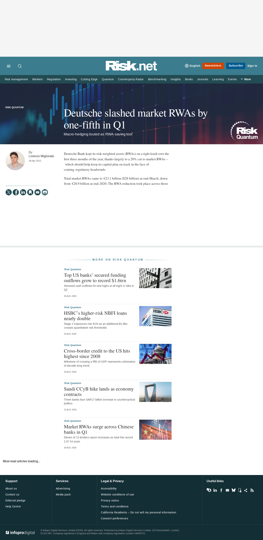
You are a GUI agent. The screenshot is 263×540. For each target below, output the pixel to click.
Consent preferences (114, 518)
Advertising (63, 488)
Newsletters (213, 66)
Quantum (108, 79)
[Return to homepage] (131, 70)
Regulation (54, 79)
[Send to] (37, 192)
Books (189, 79)
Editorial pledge (15, 500)
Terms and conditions (114, 506)
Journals (202, 79)
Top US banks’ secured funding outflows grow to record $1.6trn (95, 277)
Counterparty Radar (131, 79)
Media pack (63, 494)
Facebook (221, 490)
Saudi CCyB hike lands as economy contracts (99, 391)
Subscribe (236, 66)
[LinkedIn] (23, 192)
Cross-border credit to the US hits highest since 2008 (97, 353)
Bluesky (233, 490)
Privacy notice (110, 500)
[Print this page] (45, 192)
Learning (218, 79)
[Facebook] (16, 192)
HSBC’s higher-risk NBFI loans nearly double (95, 315)
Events (232, 79)
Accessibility (108, 488)
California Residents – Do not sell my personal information (138, 512)
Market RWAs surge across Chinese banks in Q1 (99, 429)
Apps (239, 490)
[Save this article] (30, 192)
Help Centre (13, 506)
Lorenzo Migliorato (41, 156)
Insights (176, 79)
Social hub (246, 490)
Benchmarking (157, 79)
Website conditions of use (117, 494)
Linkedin (215, 490)
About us (11, 488)
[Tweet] (9, 192)
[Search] (20, 66)
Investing (71, 79)
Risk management (16, 79)
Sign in (252, 66)
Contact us (12, 494)
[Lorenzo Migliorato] (15, 160)
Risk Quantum (14, 107)
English (195, 66)
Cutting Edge (89, 79)
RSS (252, 490)
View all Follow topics (209, 490)
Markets (37, 79)
